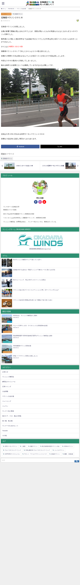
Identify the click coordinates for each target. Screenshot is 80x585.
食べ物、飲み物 (7, 421)
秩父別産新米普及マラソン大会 (50, 446)
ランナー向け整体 (8, 411)
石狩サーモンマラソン (11, 446)
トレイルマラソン (59, 450)
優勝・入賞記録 (68, 454)
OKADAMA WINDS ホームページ (40, 248)
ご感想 (23, 446)
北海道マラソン (18, 14)
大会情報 (5, 391)
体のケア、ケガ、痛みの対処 (11, 416)
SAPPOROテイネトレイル (12, 454)
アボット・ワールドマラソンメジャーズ (35, 454)
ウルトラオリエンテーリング (13, 450)
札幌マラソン (33, 446)
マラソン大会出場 (6, 14)
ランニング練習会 (8, 377)
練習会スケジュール (8, 381)
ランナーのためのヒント (10, 426)
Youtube (5, 430)
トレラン (5, 406)
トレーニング (6, 401)
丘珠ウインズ (6, 386)
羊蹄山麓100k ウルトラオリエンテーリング (37, 450)
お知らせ (5, 372)
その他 (4, 435)
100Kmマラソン (68, 446)
